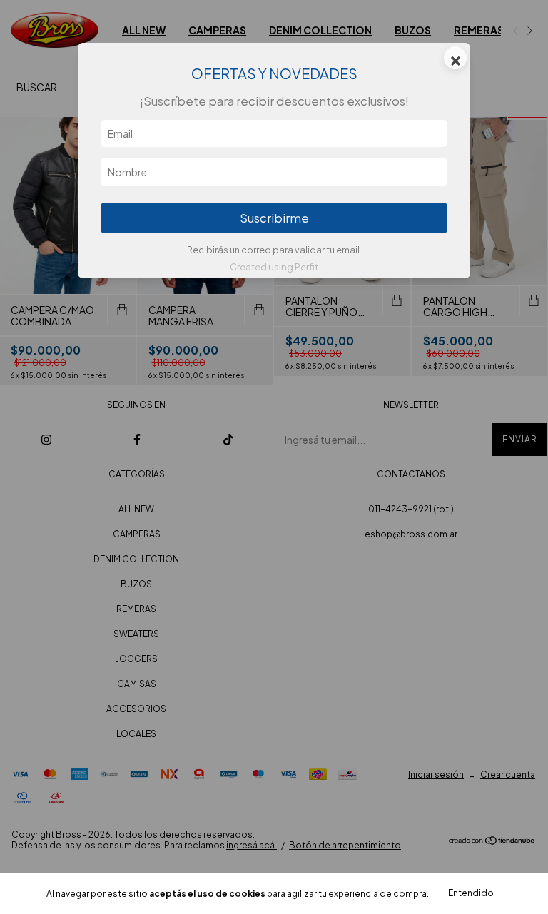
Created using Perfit (274, 267)
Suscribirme (274, 217)
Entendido (471, 893)
